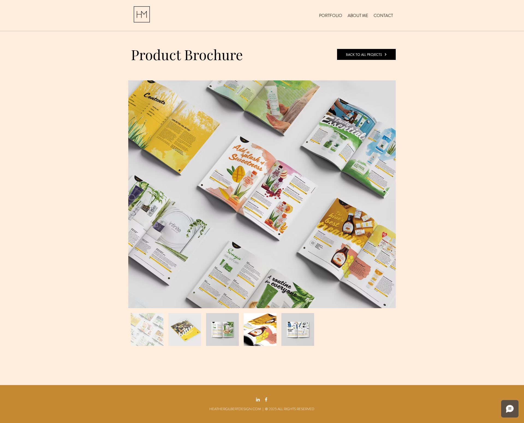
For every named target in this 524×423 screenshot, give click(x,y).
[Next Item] (386, 194)
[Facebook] (266, 399)
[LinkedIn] (258, 399)
